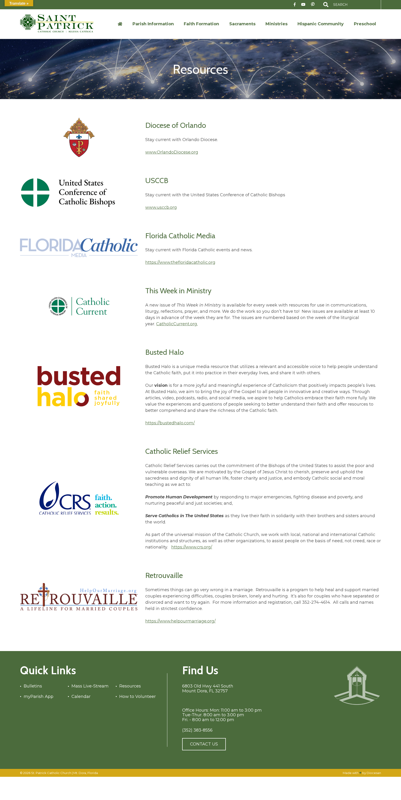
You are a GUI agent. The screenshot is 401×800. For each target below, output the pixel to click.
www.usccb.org (161, 207)
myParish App (38, 696)
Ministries (276, 23)
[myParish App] (312, 4)
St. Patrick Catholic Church (51, 772)
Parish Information (153, 23)
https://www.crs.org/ (191, 547)
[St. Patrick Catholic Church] (60, 24)
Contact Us (204, 744)
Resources (130, 686)
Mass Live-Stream (90, 686)
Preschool (365, 23)
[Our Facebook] (295, 5)
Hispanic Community (321, 23)
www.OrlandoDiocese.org (171, 152)
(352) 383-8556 (197, 730)
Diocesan (374, 773)
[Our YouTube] (303, 5)
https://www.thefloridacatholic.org (180, 262)
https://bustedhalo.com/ (170, 423)
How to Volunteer (138, 696)
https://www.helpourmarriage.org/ (180, 621)
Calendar (81, 696)
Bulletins (33, 686)
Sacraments (242, 23)
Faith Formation (201, 23)
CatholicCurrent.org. (177, 323)
